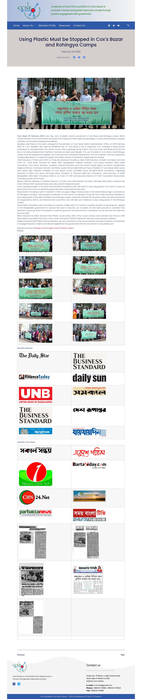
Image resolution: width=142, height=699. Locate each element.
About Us (28, 25)
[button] (74, 57)
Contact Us (79, 25)
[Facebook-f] (14, 684)
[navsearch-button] (128, 25)
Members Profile (47, 25)
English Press (53, 228)
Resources (64, 25)
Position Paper (67, 228)
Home (16, 25)
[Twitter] (19, 684)
